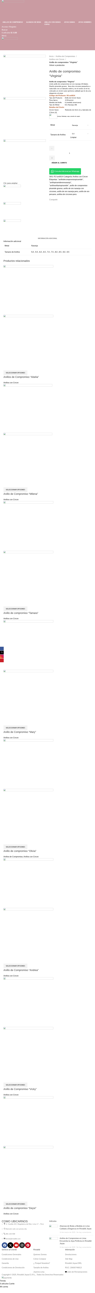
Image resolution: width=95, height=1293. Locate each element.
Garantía (5, 1263)
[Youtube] (16, 1245)
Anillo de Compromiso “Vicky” (20, 1089)
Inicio (51, 56)
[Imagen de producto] (28, 340)
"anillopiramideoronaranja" (60, 182)
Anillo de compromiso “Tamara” (20, 613)
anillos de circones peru (67, 194)
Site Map (68, 1259)
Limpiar (73, 137)
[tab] (47, 238)
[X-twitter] (10, 1245)
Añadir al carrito (59, 163)
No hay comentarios (83, 1232)
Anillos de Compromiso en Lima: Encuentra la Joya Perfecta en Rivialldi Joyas (76, 1240)
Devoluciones (70, 1254)
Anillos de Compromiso (66, 56)
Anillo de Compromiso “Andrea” (21, 970)
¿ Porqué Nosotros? (41, 1263)
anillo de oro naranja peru (67, 191)
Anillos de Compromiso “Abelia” (21, 377)
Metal (52, 125)
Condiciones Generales (11, 1254)
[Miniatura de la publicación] (53, 1229)
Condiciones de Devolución (13, 1268)
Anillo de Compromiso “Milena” (20, 493)
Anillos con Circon (57, 59)
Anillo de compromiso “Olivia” (19, 851)
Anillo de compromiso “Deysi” (19, 1208)
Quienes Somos (40, 1254)
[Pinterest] (28, 1245)
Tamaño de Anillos (41, 1268)
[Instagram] (22, 1245)
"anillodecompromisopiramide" (70, 179)
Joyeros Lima (38, 1272)
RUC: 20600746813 (73, 1268)
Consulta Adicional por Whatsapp (66, 171)
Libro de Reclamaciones (77, 1272)
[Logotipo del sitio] (13, 10)
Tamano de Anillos (58, 135)
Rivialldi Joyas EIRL (73, 1263)
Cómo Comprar (39, 1259)
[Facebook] (5, 1245)
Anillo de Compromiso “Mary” (19, 732)
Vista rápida (6, 367)
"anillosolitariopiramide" (59, 185)
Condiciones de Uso (10, 1259)
